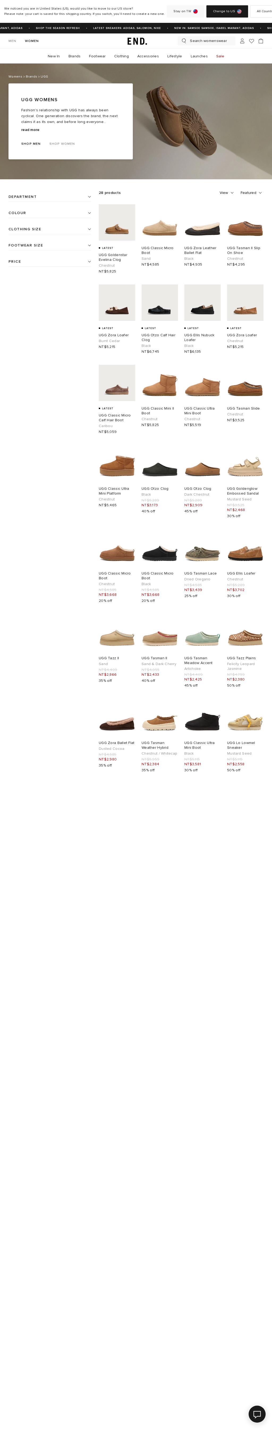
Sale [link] (220, 56)
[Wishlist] (251, 41)
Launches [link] (199, 56)
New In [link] (54, 56)
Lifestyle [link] (174, 56)
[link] (136, 41)
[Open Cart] (261, 41)
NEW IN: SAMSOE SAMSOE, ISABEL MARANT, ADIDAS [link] (209, 28)
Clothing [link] (121, 56)
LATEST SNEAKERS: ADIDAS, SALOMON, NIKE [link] (122, 28)
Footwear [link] (97, 56)
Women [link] (32, 41)
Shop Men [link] (31, 144)
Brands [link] (75, 56)
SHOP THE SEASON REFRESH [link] (53, 28)
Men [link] (12, 41)
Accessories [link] (148, 56)
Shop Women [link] (62, 144)
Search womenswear (208, 41)
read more (30, 129)
